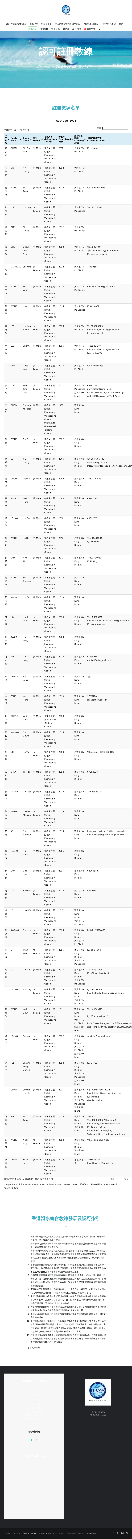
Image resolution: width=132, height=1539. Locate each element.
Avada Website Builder (33, 1533)
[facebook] (32, 1440)
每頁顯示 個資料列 (16, 129)
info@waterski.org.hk (34, 1415)
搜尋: (99, 128)
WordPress (91, 1533)
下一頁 (123, 1178)
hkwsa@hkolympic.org (101, 1184)
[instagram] (36, 1440)
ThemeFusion (51, 1533)
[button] (100, 28)
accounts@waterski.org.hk (34, 1418)
